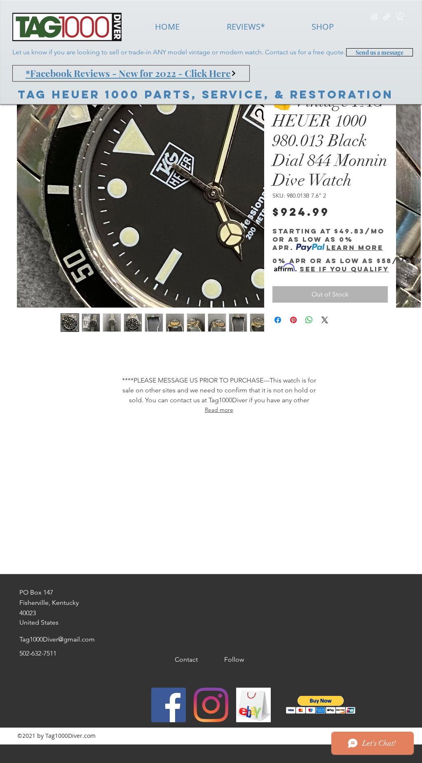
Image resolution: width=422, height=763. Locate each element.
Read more (219, 409)
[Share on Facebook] (278, 320)
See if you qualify (344, 269)
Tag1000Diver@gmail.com (57, 639)
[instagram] (374, 17)
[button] (400, 16)
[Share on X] (325, 320)
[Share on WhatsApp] (309, 320)
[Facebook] (168, 705)
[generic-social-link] (386, 17)
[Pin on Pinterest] (293, 320)
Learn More (354, 247)
